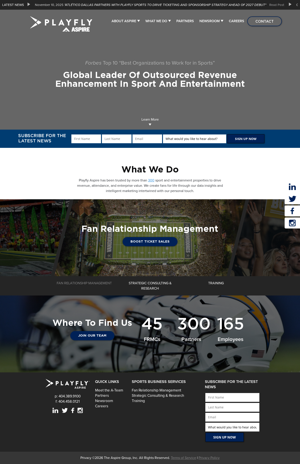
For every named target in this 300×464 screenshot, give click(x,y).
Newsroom (209, 21)
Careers (236, 21)
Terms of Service (183, 458)
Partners (185, 21)
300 (151, 180)
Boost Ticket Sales (150, 241)
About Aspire (124, 21)
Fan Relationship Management (156, 390)
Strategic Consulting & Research (158, 395)
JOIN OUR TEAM (92, 335)
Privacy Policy (209, 458)
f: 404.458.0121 (68, 401)
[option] (158, 4)
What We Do (156, 21)
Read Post (276, 5)
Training (138, 401)
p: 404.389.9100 (68, 396)
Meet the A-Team (109, 390)
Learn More (150, 119)
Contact (264, 21)
